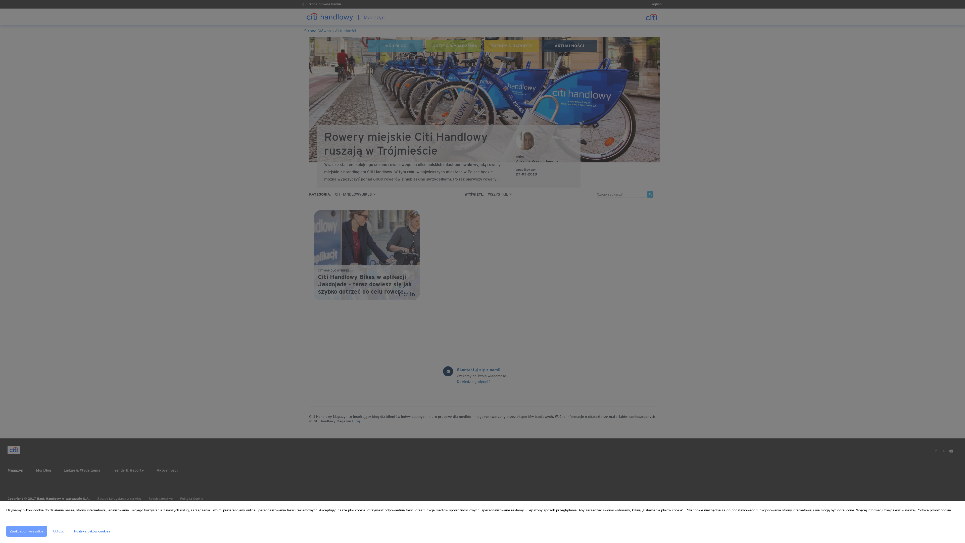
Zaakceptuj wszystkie (26, 531)
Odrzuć (59, 531)
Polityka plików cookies (92, 531)
